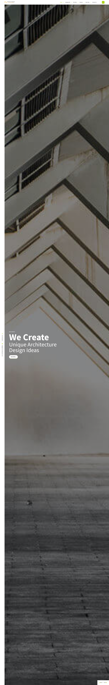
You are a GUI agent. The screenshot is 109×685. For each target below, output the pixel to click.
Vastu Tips (87, 2)
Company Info (67, 2)
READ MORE (13, 356)
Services (81, 2)
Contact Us (94, 2)
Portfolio (75, 2)
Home (61, 2)
